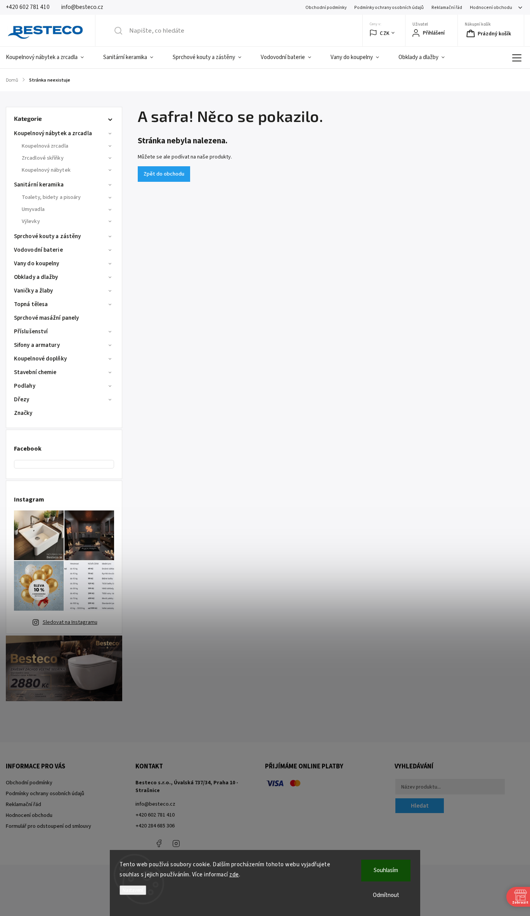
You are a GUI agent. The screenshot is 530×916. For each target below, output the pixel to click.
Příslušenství (31, 331)
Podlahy (24, 386)
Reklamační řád (446, 7)
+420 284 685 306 (155, 826)
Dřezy (21, 399)
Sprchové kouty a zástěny (47, 236)
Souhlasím (386, 870)
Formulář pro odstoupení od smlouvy (48, 826)
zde (234, 875)
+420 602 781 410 (155, 815)
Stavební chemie (35, 372)
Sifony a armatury (37, 345)
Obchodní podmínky (325, 7)
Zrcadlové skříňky (43, 158)
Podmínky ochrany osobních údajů (389, 7)
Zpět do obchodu (164, 174)
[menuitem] (50, 57)
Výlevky (31, 221)
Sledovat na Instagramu (70, 622)
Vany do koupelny (36, 263)
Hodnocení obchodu (491, 7)
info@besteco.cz (155, 804)
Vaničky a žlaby (33, 291)
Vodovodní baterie (38, 250)
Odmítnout (386, 895)
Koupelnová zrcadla (45, 146)
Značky (23, 413)
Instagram (176, 843)
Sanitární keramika (39, 185)
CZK (385, 33)
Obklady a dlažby (36, 277)
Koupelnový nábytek (46, 170)
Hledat (420, 805)
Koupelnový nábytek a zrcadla (53, 133)
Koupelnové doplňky (40, 359)
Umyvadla (33, 209)
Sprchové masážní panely (46, 318)
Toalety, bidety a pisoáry (51, 197)
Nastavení (133, 890)
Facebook (159, 843)
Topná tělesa (31, 304)
